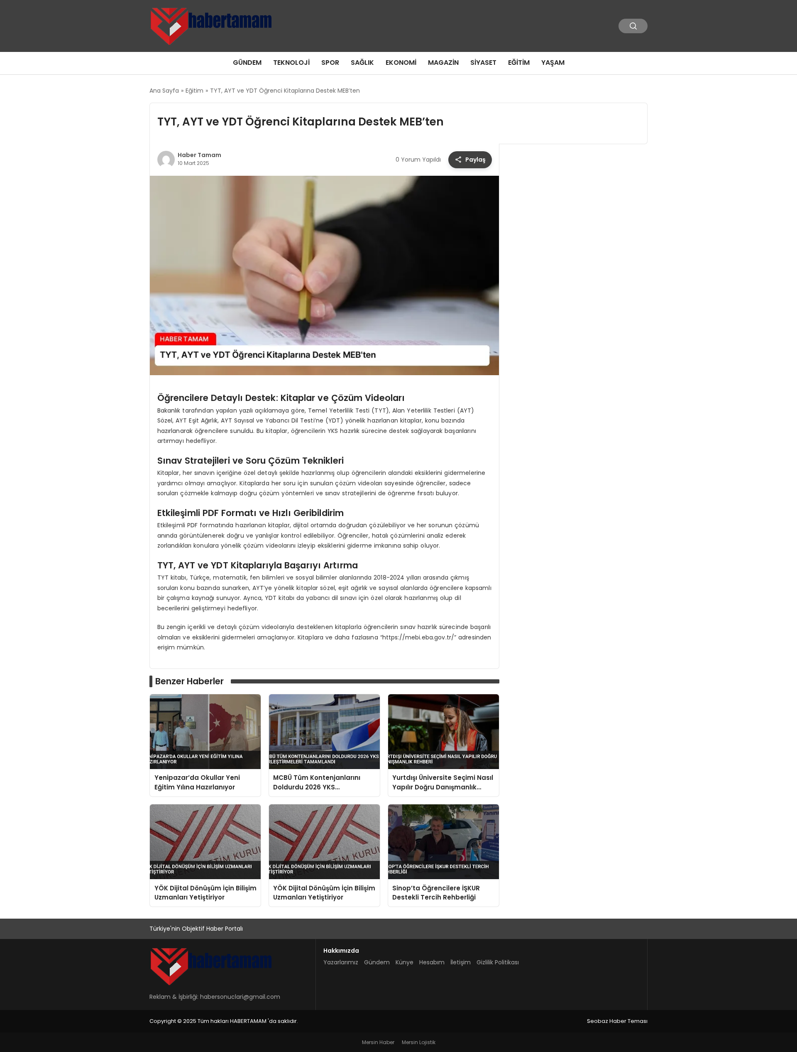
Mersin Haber (378, 1042)
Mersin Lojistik (418, 1042)
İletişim (460, 962)
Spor (330, 62)
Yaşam (553, 62)
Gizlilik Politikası (498, 962)
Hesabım (432, 962)
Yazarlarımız (340, 962)
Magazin (443, 62)
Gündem (247, 62)
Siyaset (483, 62)
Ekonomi (401, 62)
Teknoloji (291, 62)
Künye (404, 962)
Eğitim (519, 62)
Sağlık (362, 62)
